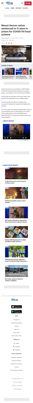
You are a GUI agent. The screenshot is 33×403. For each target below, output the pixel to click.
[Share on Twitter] (9, 43)
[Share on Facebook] (6, 43)
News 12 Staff (5, 38)
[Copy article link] (11, 43)
